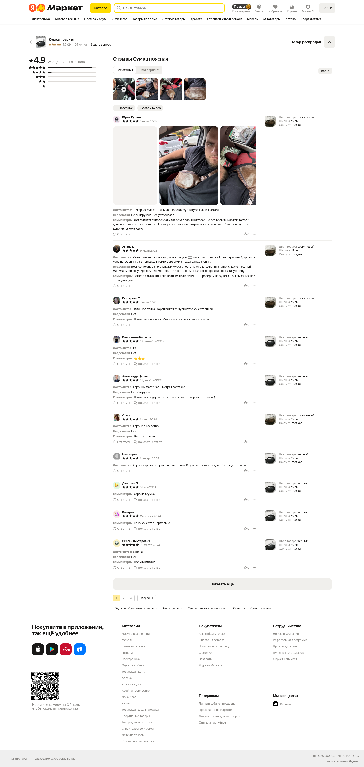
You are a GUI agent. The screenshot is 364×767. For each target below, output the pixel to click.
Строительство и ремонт (139, 728)
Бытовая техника (133, 646)
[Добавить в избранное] (329, 42)
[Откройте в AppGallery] (66, 654)
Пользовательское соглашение (53, 758)
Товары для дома (133, 671)
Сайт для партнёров (212, 722)
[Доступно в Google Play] (52, 654)
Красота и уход (132, 684)
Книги (126, 703)
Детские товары (133, 735)
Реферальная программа (290, 640)
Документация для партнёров (219, 716)
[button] (124, 89)
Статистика (19, 758)
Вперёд (145, 598)
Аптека (127, 678)
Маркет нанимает (285, 659)
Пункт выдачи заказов (288, 652)
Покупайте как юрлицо (214, 646)
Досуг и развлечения (136, 633)
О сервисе (206, 652)
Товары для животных (137, 722)
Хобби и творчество (136, 690)
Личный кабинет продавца (217, 703)
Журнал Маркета (210, 665)
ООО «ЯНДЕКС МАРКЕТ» (342, 756)
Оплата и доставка (211, 640)
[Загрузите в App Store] (38, 654)
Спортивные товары (136, 716)
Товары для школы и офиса (140, 709)
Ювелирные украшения (138, 741)
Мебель (127, 640)
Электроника (131, 659)
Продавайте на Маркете (215, 710)
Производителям (285, 646)
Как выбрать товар (212, 633)
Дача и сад (129, 697)
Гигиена (127, 652)
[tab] (40, 19)
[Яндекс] (353, 761)
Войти (327, 8)
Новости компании (286, 633)
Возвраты (205, 659)
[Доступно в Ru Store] (80, 654)
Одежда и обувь (133, 665)
